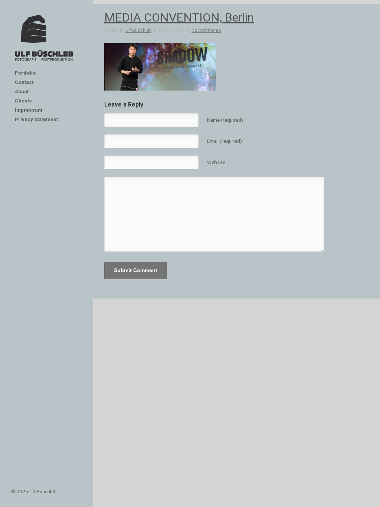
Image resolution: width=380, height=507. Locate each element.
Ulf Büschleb (138, 30)
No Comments (206, 30)
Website (216, 162)
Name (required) (225, 120)
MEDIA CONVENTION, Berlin (179, 17)
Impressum (28, 110)
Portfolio (25, 73)
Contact (24, 82)
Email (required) (224, 141)
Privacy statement (36, 119)
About (22, 91)
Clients (23, 101)
